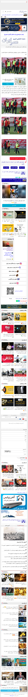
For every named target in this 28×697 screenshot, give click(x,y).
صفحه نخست (25, 31)
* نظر (25, 439)
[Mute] (5, 197)
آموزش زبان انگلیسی (13, 279)
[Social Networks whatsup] (19, 177)
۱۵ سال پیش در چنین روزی (12, 267)
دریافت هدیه (9, 690)
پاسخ (26, 420)
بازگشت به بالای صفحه (21, 492)
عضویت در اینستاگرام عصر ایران (12, 263)
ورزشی (22, 31)
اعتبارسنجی (25, 459)
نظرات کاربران (14, 167)
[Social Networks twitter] (18, 177)
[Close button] (27, 685)
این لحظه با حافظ (12, 271)
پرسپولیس (20, 303)
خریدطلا (8, 84)
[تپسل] (2, 183)
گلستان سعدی (12, 275)
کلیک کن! (14, 205)
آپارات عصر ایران (12, 283)
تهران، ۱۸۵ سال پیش (21, 542)
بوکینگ (22, 459)
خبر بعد (21, 167)
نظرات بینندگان (23, 413)
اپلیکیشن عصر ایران (18, 291)
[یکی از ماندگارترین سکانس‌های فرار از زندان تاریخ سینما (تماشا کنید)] (8, 244)
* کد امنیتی (24, 449)
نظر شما (25, 429)
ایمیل (25, 435)
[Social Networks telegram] (16, 177)
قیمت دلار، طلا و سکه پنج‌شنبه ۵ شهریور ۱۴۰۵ (16, 553)
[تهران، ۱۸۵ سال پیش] (14, 534)
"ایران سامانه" (12, 695)
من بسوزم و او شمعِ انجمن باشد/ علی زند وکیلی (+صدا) (11, 172)
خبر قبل (6, 167)
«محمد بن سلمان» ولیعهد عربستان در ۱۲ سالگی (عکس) (14, 550)
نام (25, 431)
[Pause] (3, 197)
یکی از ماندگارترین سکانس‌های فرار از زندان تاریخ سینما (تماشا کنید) (8, 249)
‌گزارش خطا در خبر (23, 301)
